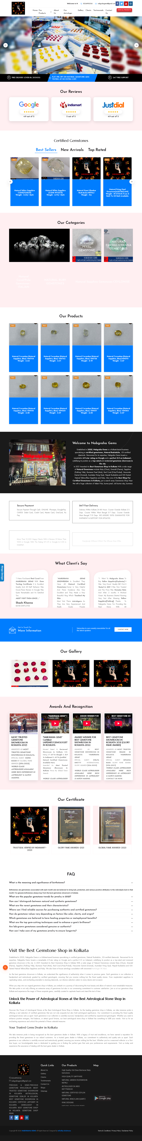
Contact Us (45, 1084)
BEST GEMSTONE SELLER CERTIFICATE (112, 847)
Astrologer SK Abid (99, 968)
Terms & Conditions (104, 1131)
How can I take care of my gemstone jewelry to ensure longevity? (43, 930)
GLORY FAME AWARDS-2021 (30, 847)
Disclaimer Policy (127, 1131)
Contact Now (123, 629)
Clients (43, 1077)
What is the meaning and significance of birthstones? (37, 883)
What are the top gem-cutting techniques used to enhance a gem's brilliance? (50, 922)
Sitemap (44, 1091)
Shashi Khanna (24, 603)
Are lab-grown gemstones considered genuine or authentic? (40, 926)
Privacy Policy (116, 1131)
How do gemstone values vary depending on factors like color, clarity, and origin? (51, 913)
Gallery (43, 1074)
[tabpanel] (71, 181)
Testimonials (46, 1081)
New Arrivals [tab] (72, 150)
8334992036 (88, 4)
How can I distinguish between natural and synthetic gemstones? (43, 901)
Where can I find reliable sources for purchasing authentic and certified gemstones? (53, 909)
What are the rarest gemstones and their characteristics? (38, 905)
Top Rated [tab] (97, 150)
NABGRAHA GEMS (29, 1131)
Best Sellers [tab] (46, 150)
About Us (44, 1070)
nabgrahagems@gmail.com (106, 4)
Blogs (43, 1088)
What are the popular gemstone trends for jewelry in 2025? (40, 897)
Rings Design (2, 573)
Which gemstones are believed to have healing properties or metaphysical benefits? (53, 918)
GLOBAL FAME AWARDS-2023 (71, 847)
